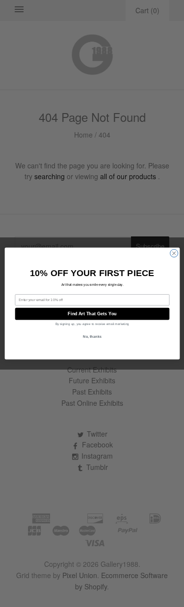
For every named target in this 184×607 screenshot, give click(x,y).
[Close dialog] (174, 253)
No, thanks (92, 337)
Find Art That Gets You (92, 313)
